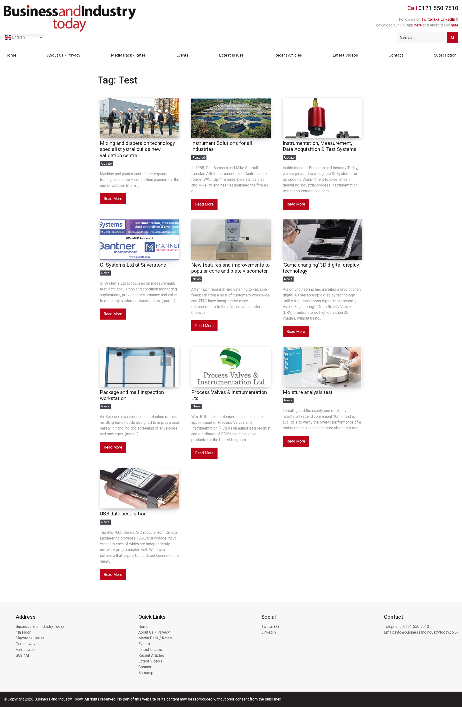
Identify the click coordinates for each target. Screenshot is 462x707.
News (105, 273)
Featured (199, 157)
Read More (113, 198)
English (18, 37)
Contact (396, 55)
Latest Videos (345, 55)
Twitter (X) (430, 19)
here (418, 25)
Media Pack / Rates (128, 55)
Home (11, 55)
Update (106, 163)
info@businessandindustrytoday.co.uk (426, 632)
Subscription (445, 55)
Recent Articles (288, 55)
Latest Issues (231, 55)
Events (182, 55)
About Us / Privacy (63, 55)
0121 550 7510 (416, 626)
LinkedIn (448, 19)
